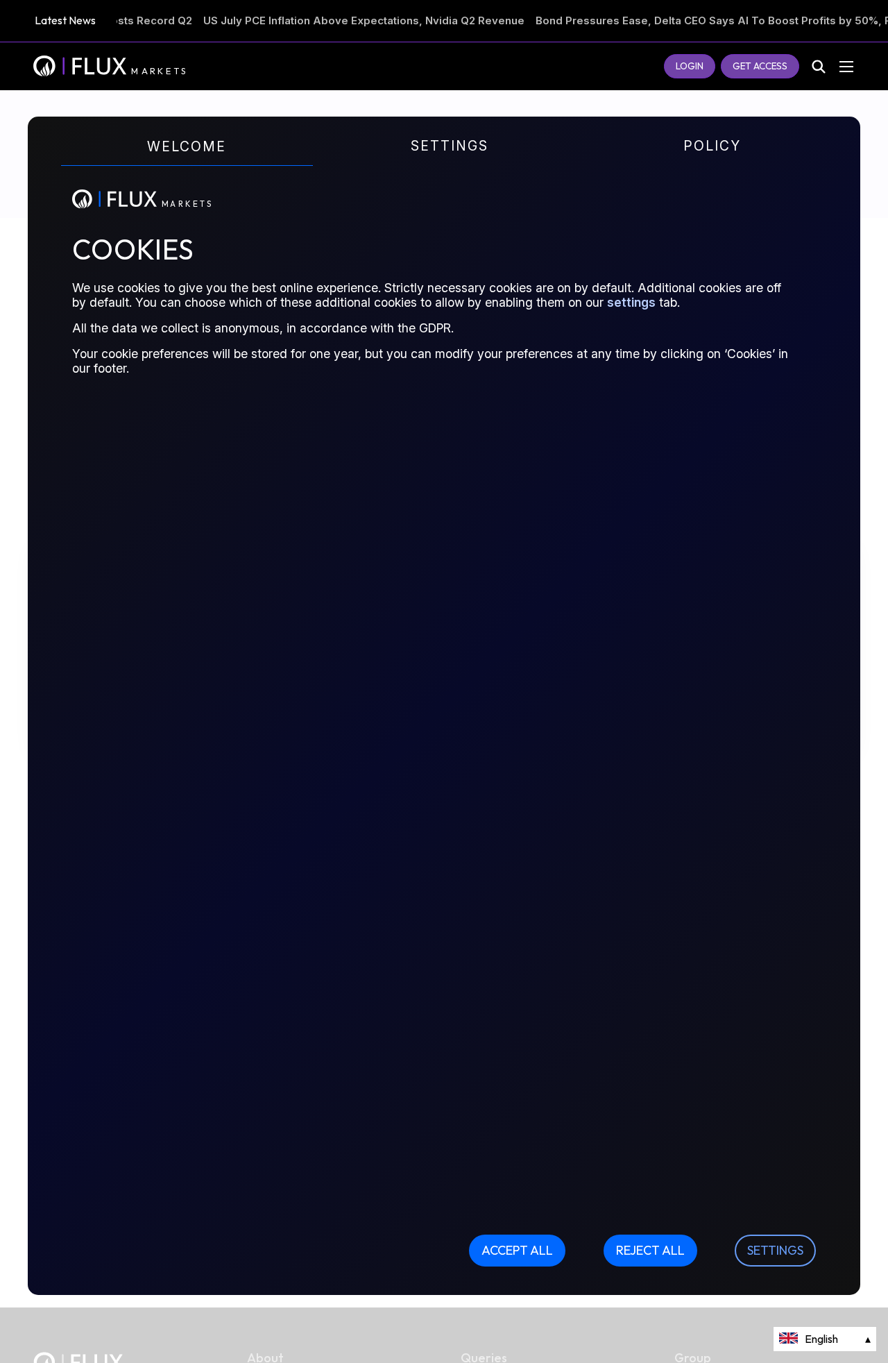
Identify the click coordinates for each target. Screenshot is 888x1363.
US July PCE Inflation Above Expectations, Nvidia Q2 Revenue (302, 20)
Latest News (65, 20)
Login (689, 66)
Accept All (517, 1250)
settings (631, 302)
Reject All (650, 1250)
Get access (760, 66)
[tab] (181, 159)
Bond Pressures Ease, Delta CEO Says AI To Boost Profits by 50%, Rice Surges (680, 20)
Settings (775, 1250)
